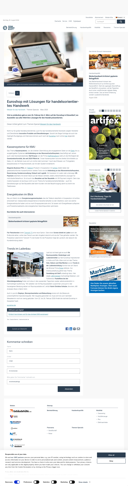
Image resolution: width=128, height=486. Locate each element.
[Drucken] (74, 329)
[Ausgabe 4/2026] (105, 137)
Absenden (69, 389)
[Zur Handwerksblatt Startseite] (8, 27)
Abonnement (99, 17)
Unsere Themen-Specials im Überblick (105, 210)
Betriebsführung (71, 27)
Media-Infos (109, 17)
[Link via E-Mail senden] (78, 329)
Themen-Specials (119, 27)
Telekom (30, 168)
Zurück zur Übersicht (19, 329)
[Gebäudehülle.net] (22, 410)
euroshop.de (11, 305)
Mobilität (97, 27)
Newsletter (89, 17)
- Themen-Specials (23, 110)
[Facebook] (66, 329)
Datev (73, 151)
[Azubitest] (22, 428)
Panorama (107, 27)
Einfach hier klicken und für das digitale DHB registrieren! (28, 314)
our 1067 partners (17, 457)
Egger (61, 268)
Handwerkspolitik (85, 27)
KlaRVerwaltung (53, 156)
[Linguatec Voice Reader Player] (17, 93)
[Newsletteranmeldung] (105, 241)
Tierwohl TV (28, 233)
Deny (111, 461)
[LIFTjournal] (22, 434)
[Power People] (22, 416)
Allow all (111, 455)
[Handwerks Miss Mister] (22, 422)
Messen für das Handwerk (50, 124)
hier (66, 136)
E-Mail (9, 357)
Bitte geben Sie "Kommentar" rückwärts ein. (21, 377)
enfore (55, 168)
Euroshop (52, 136)
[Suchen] (121, 22)
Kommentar (11, 367)
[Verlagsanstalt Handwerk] (22, 445)
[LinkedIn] (70, 329)
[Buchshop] (22, 439)
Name (9, 346)
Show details (83, 482)
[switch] (36, 482)
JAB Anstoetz (55, 276)
